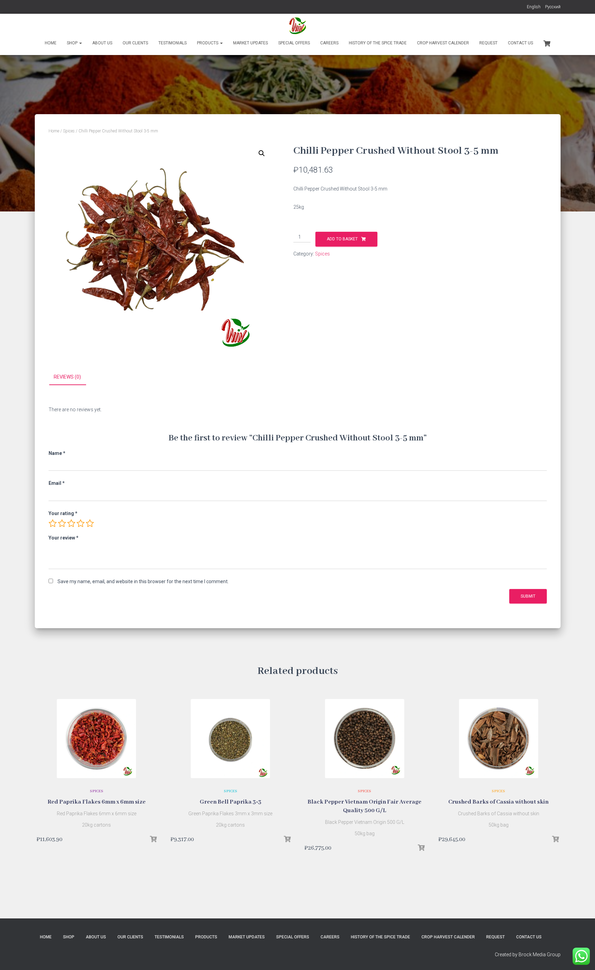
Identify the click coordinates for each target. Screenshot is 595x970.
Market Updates (250, 43)
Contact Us (520, 43)
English (534, 6)
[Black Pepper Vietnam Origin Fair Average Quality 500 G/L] (364, 738)
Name (57, 453)
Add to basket (342, 239)
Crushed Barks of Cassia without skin (498, 802)
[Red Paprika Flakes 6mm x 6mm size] (96, 738)
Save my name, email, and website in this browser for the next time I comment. (143, 581)
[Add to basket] (153, 839)
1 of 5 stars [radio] (53, 523)
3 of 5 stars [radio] (71, 523)
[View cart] (546, 42)
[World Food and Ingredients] (297, 25)
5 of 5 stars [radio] (90, 523)
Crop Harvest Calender (443, 43)
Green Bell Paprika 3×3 (230, 802)
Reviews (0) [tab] (67, 377)
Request (488, 43)
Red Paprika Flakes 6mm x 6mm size (97, 802)
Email (57, 483)
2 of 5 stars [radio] (62, 523)
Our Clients (135, 43)
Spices (69, 131)
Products (208, 43)
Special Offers (294, 43)
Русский (553, 6)
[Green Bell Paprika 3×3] (230, 738)
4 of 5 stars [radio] (80, 523)
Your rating (63, 513)
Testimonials (172, 43)
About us (102, 43)
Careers (329, 43)
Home (50, 43)
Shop (73, 43)
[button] (261, 153)
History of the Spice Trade (378, 43)
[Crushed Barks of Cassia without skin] (498, 738)
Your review (64, 538)
